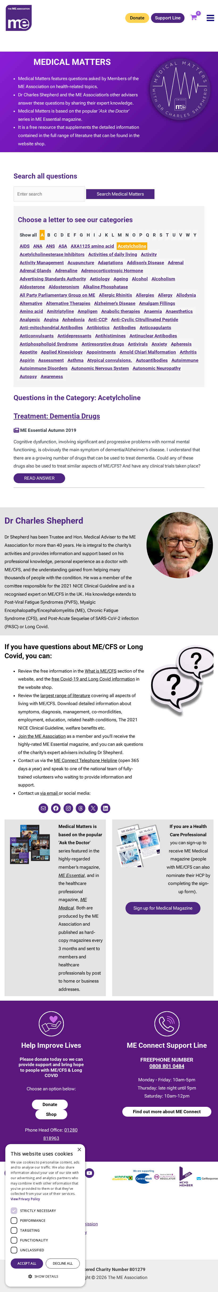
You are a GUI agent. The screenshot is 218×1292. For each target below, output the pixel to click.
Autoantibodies (152, 360)
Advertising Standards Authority (53, 278)
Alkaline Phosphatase (105, 286)
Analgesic (30, 319)
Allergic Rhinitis (115, 295)
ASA (62, 246)
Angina (51, 319)
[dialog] (45, 1215)
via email (49, 793)
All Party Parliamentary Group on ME (57, 295)
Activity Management (42, 262)
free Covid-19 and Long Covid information (93, 679)
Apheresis (181, 344)
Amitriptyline (60, 311)
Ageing (121, 278)
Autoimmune (184, 360)
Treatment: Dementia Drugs (57, 416)
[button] (45, 1276)
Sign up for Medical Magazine (162, 908)
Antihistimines (110, 335)
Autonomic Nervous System (100, 368)
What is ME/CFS (100, 671)
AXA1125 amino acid (92, 246)
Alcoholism (163, 278)
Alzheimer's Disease (114, 303)
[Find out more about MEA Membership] (16, 430)
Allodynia (186, 295)
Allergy (165, 295)
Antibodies (124, 327)
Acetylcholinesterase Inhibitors (52, 254)
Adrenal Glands (35, 270)
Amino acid (31, 311)
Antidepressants (74, 335)
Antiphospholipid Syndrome (49, 344)
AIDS (25, 246)
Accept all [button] (27, 1263)
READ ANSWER (39, 478)
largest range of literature (65, 695)
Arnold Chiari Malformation (148, 352)
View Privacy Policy (25, 1199)
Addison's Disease (145, 262)
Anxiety (159, 344)
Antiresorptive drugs (103, 344)
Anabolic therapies (120, 311)
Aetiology (100, 278)
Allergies (145, 295)
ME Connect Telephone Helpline (85, 760)
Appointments (101, 352)
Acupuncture (81, 262)
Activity (149, 254)
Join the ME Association (42, 736)
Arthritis (188, 352)
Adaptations (110, 262)
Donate (137, 17)
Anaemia (153, 311)
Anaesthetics (179, 311)
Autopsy (28, 376)
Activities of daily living (112, 254)
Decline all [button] (63, 1263)
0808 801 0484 (166, 1066)
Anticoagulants (155, 327)
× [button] (79, 1150)
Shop (51, 1114)
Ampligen (88, 311)
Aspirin (27, 360)
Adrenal (176, 262)
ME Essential (71, 875)
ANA (37, 246)
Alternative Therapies (68, 303)
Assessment (51, 360)
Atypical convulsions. (109, 360)
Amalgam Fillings (157, 303)
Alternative (31, 303)
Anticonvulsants (37, 335)
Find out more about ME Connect (167, 1111)
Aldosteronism (64, 286)
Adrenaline (66, 270)
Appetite (28, 352)
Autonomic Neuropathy (157, 368)
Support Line (168, 17)
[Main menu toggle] (210, 18)
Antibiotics (98, 327)
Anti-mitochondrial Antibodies (51, 327)
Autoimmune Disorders (44, 368)
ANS (50, 246)
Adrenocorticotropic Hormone (112, 270)
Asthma (75, 360)
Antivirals (138, 344)
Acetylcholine (132, 246)
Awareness (52, 376)
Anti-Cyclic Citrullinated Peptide (144, 319)
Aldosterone (32, 286)
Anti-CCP (97, 319)
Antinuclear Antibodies (153, 335)
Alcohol (140, 278)
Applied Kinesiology (62, 352)
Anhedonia (73, 319)
